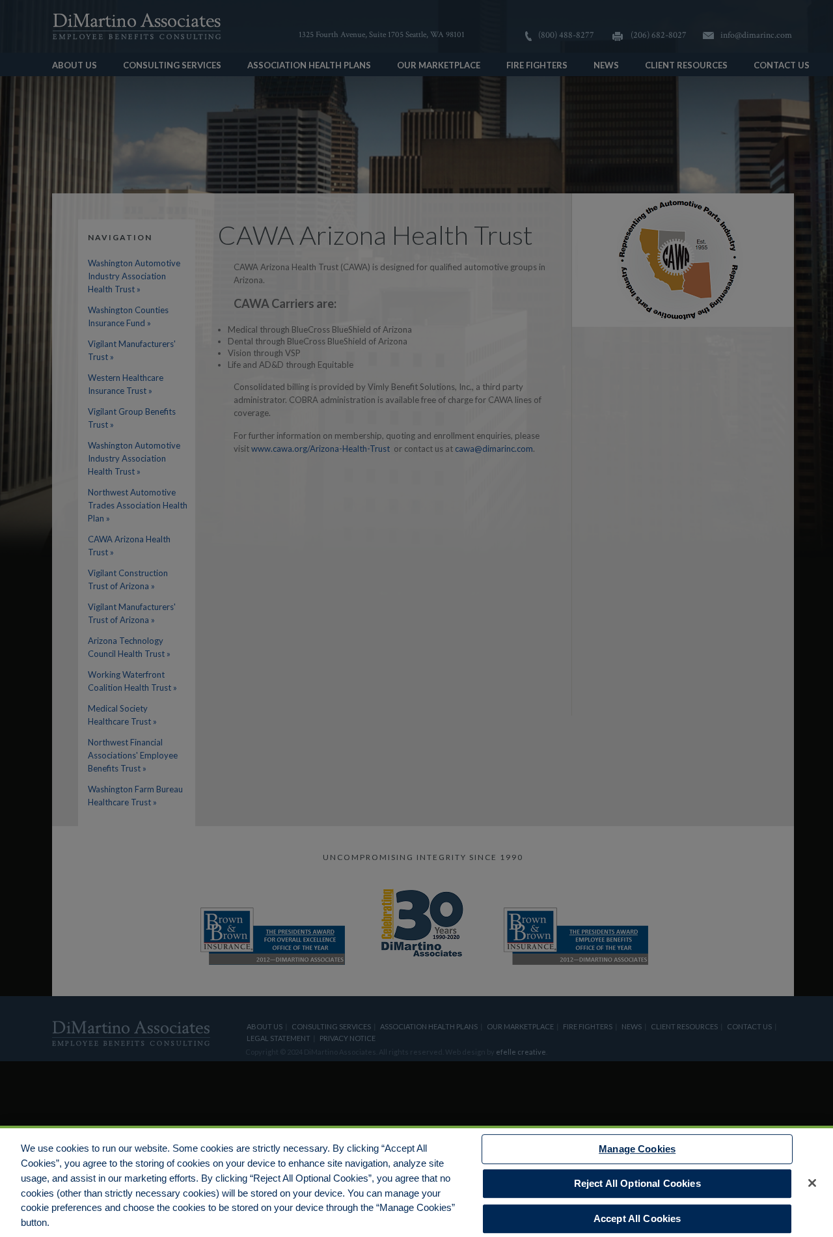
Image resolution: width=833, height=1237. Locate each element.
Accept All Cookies (637, 1218)
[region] (416, 1181)
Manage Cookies (637, 1148)
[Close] (812, 1183)
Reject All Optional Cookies (637, 1183)
